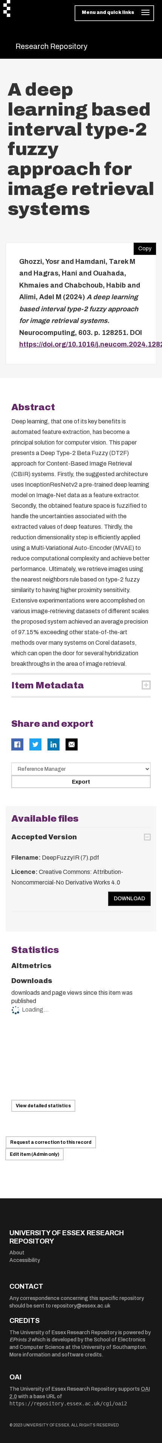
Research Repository (51, 46)
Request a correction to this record (51, 1142)
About (16, 1253)
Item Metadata (47, 685)
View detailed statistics (43, 1105)
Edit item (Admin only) (34, 1154)
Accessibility (24, 1260)
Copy (142, 246)
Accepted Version (44, 837)
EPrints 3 (20, 1340)
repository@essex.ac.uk (81, 1306)
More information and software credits (55, 1355)
